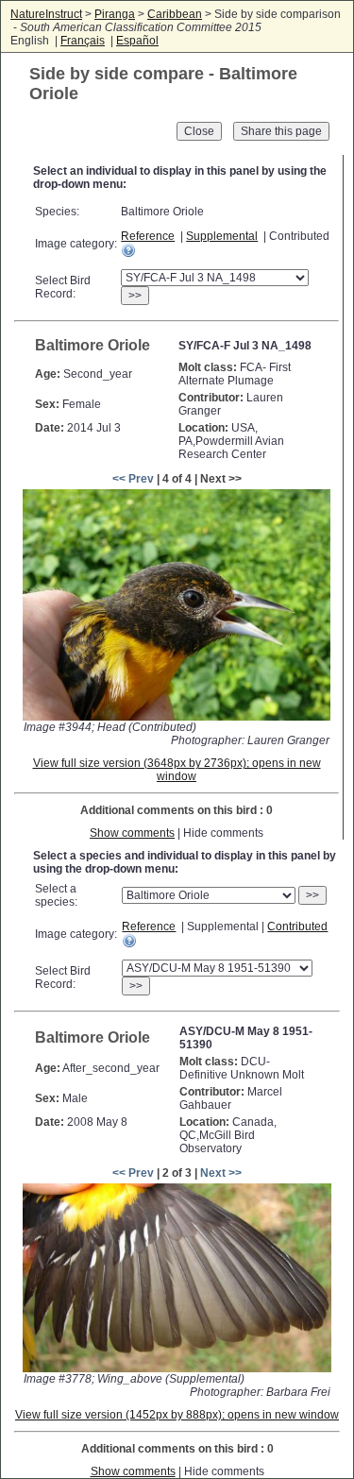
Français (82, 40)
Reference (148, 236)
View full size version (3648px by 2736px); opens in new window (177, 769)
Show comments (132, 833)
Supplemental (222, 236)
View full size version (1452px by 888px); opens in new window (177, 1414)
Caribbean (174, 14)
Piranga (114, 14)
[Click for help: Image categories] (128, 250)
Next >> (221, 1173)
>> (135, 295)
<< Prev (133, 478)
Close (199, 131)
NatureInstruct (46, 14)
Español (137, 40)
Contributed (297, 926)
